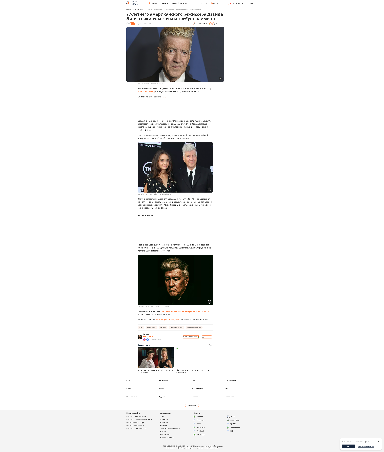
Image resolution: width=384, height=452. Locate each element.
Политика (196, 397)
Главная (128, 9)
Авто (128, 380)
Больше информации (366, 446)
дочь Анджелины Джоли (168, 319)
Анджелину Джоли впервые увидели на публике (185, 311)
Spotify (233, 424)
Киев (128, 388)
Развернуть (192, 406)
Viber (199, 424)
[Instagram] (144, 339)
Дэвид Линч (151, 327)
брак (140, 327)
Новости (165, 3)
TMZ (164, 96)
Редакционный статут (135, 422)
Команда (163, 431)
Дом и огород (230, 380)
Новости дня (131, 397)
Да (348, 446)
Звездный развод (176, 327)
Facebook (200, 431)
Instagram (201, 427)
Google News (235, 420)
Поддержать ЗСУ (238, 3)
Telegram (200, 420)
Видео (215, 3)
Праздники (229, 397)
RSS (231, 431)
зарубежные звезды (194, 327)
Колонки (204, 3)
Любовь (163, 327)
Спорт (194, 3)
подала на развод (146, 91)
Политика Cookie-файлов (136, 428)
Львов (161, 388)
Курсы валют (165, 434)
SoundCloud (235, 427)
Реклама (163, 425)
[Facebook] (147, 339)
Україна (154, 3)
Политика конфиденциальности (139, 419)
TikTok (232, 416)
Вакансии (164, 419)
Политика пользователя (136, 416)
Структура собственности (170, 428)
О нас (162, 416)
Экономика (184, 3)
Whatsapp (200, 434)
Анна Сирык (148, 336)
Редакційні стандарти (135, 425)
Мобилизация (198, 388)
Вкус (194, 380)
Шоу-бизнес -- (139, 9)
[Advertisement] (174, 109)
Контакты (164, 422)
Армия (174, 3)
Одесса (162, 397)
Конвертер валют (167, 437)
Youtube (200, 416)
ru (251, 3)
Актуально (163, 380)
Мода (227, 388)
